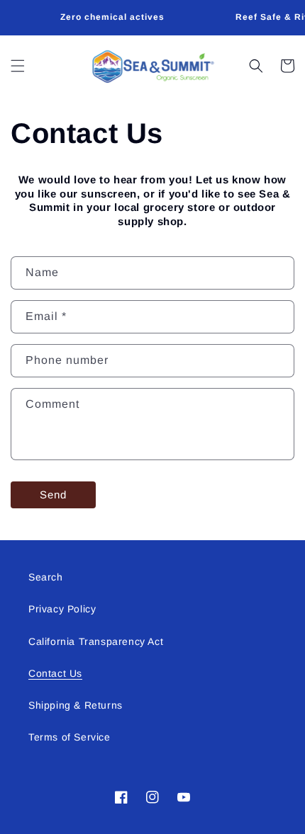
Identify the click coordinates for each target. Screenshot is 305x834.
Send (53, 495)
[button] (17, 65)
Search (45, 577)
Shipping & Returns (75, 705)
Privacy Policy (62, 609)
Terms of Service (69, 737)
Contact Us (55, 673)
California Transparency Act (95, 641)
